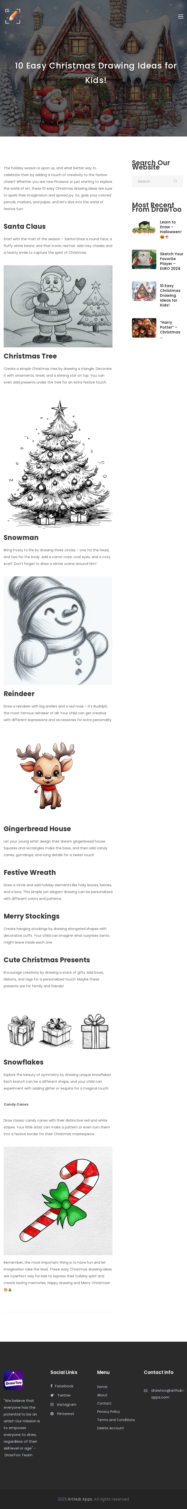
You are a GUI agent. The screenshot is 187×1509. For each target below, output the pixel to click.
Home (102, 1386)
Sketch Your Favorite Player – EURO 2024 (171, 261)
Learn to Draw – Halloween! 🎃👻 (171, 229)
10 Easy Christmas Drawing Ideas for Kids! (170, 295)
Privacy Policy (108, 1411)
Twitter (63, 1395)
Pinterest (65, 1414)
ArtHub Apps (80, 1499)
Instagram (66, 1404)
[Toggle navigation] (180, 16)
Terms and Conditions (116, 1419)
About (102, 1395)
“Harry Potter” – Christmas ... (170, 330)
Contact (104, 1403)
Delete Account (110, 1428)
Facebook (64, 1386)
